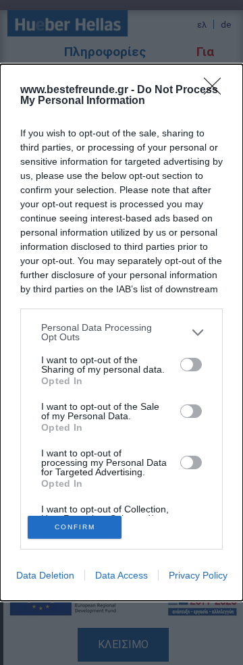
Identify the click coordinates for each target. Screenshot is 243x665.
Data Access (121, 575)
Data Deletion (45, 575)
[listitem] (121, 332)
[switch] (191, 364)
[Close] (217, 90)
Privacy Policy (198, 575)
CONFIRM (75, 527)
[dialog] (121, 332)
